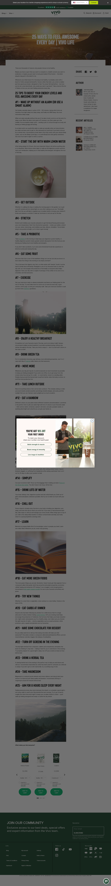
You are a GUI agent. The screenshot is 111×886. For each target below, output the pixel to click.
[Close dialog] (92, 420)
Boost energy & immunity (36, 449)
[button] (80, 2)
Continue (93, 2)
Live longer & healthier (36, 455)
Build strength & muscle (35, 444)
